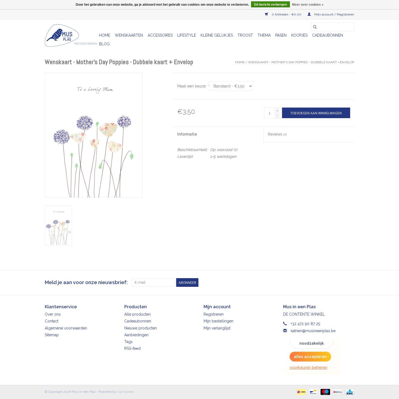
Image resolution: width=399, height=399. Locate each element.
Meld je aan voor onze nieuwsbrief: (86, 282)
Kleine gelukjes (217, 35)
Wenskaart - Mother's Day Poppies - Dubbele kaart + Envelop (301, 62)
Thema (264, 35)
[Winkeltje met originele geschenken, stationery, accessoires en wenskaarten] (71, 35)
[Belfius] (337, 392)
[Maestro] (325, 392)
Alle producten (137, 314)
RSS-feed (132, 348)
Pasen (281, 35)
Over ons (53, 314)
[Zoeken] (315, 27)
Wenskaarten (129, 35)
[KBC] (348, 392)
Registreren (214, 314)
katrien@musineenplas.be (313, 331)
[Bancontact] (313, 392)
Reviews (277, 134)
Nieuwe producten (140, 328)
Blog (104, 44)
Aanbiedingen (136, 335)
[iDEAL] (300, 392)
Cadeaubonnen (327, 35)
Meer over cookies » (308, 5)
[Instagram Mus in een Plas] (350, 282)
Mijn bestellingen (218, 321)
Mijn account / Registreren (334, 14)
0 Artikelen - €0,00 (286, 14)
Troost (245, 35)
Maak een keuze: (192, 86)
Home (104, 35)
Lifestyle (186, 35)
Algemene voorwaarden (66, 328)
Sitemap (52, 335)
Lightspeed (125, 392)
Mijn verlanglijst (217, 328)
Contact (51, 321)
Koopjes (299, 35)
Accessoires (160, 35)
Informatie (187, 134)
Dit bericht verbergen (270, 5)
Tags (128, 342)
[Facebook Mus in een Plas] (340, 282)
